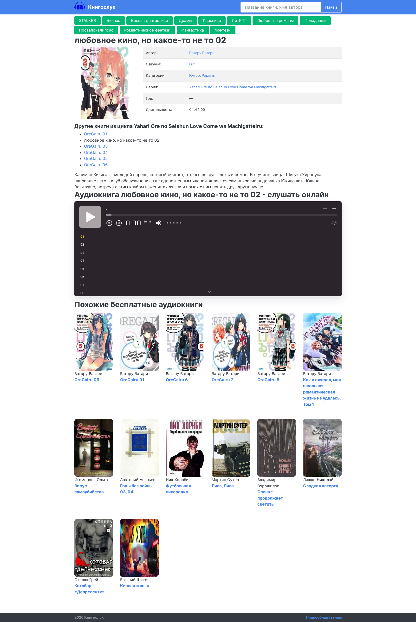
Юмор (194, 75)
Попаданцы (315, 20)
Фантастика (192, 30)
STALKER (87, 20)
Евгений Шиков (135, 579)
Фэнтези (223, 30)
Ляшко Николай (318, 479)
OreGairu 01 (95, 134)
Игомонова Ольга (91, 479)
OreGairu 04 (96, 152)
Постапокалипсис (96, 30)
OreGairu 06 (96, 164)
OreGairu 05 (96, 158)
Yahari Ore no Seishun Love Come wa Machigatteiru (233, 87)
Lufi (192, 64)
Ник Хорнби (177, 479)
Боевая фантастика (149, 20)
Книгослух (101, 7)
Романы (208, 75)
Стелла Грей (86, 579)
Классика (212, 20)
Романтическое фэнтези (147, 30)
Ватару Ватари (88, 373)
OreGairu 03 (96, 146)
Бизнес (113, 20)
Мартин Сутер (225, 479)
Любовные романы (275, 20)
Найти (331, 7)
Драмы (185, 20)
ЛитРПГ (239, 20)
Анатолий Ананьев (137, 479)
